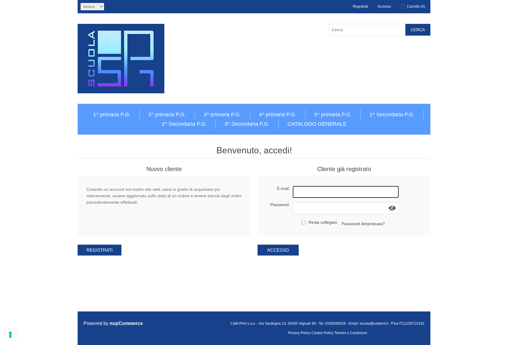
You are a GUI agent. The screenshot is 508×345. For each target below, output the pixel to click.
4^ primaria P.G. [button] (277, 114)
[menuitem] (112, 114)
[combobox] (367, 30)
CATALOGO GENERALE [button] (317, 124)
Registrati (360, 6)
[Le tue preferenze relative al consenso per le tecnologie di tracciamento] (10, 334)
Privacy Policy (299, 333)
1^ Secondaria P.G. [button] (392, 114)
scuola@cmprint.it (374, 323)
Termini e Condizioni (350, 333)
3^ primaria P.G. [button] (222, 114)
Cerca (418, 29)
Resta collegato (322, 222)
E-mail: (283, 188)
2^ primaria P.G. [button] (167, 114)
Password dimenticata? (363, 223)
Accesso (384, 6)
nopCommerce (126, 323)
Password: (280, 204)
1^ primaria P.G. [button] (112, 114)
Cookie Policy (322, 333)
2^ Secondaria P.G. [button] (184, 124)
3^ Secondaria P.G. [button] (247, 124)
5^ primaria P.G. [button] (333, 114)
